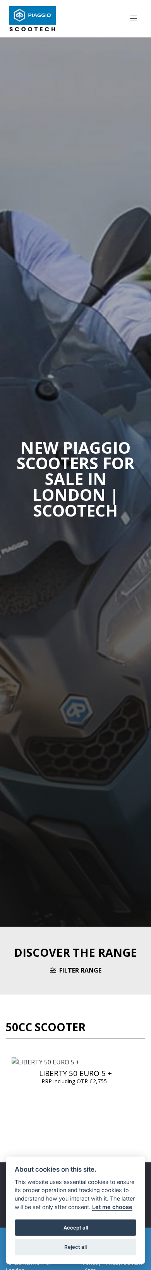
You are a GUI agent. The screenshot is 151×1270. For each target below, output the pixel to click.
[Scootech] (32, 18)
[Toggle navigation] (133, 18)
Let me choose (112, 1207)
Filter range (80, 970)
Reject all (75, 1247)
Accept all (75, 1227)
